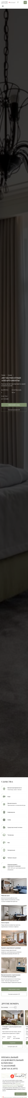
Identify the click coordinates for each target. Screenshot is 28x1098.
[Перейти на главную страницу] (4, 2)
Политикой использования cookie (11, 1084)
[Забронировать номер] (25, 2)
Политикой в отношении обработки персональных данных (13, 1085)
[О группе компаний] (12, 2)
